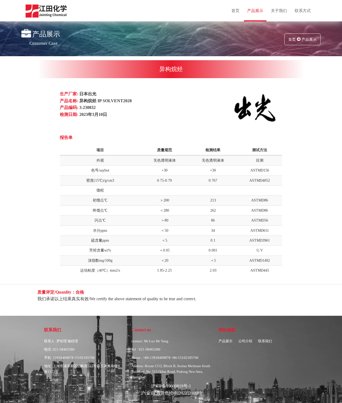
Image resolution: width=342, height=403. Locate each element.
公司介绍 (245, 341)
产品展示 (255, 11)
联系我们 (265, 341)
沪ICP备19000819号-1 (171, 386)
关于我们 (279, 11)
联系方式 (303, 11)
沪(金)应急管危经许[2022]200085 (171, 393)
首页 (235, 11)
